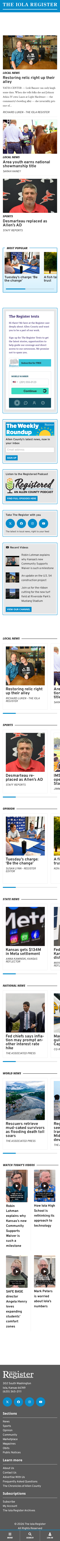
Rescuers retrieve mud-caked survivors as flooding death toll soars (25, 1129)
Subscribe (9, 1502)
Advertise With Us (14, 1477)
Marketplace (10, 1439)
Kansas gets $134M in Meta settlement (23, 951)
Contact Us (9, 1473)
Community (10, 1435)
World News (12, 1073)
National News (14, 985)
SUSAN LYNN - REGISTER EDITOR (21, 870)
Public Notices (12, 1452)
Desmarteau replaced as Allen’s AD (25, 223)
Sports (8, 216)
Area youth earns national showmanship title (26, 164)
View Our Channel (18, 609)
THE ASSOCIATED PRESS (20, 1053)
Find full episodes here (21, 498)
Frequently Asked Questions (20, 1481)
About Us (8, 1468)
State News (11, 899)
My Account (10, 1506)
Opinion (9, 808)
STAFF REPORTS (13, 230)
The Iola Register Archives (19, 1510)
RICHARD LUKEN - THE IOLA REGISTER (26, 112)
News (6, 1421)
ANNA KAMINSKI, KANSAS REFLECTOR (21, 960)
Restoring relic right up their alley (29, 79)
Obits (6, 1448)
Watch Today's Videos (19, 1165)
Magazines (9, 1444)
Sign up (11, 457)
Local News (11, 73)
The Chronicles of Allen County (22, 1486)
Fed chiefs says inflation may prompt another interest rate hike (25, 1042)
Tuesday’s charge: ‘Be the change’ (21, 279)
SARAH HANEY (12, 171)
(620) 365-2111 (12, 1391)
